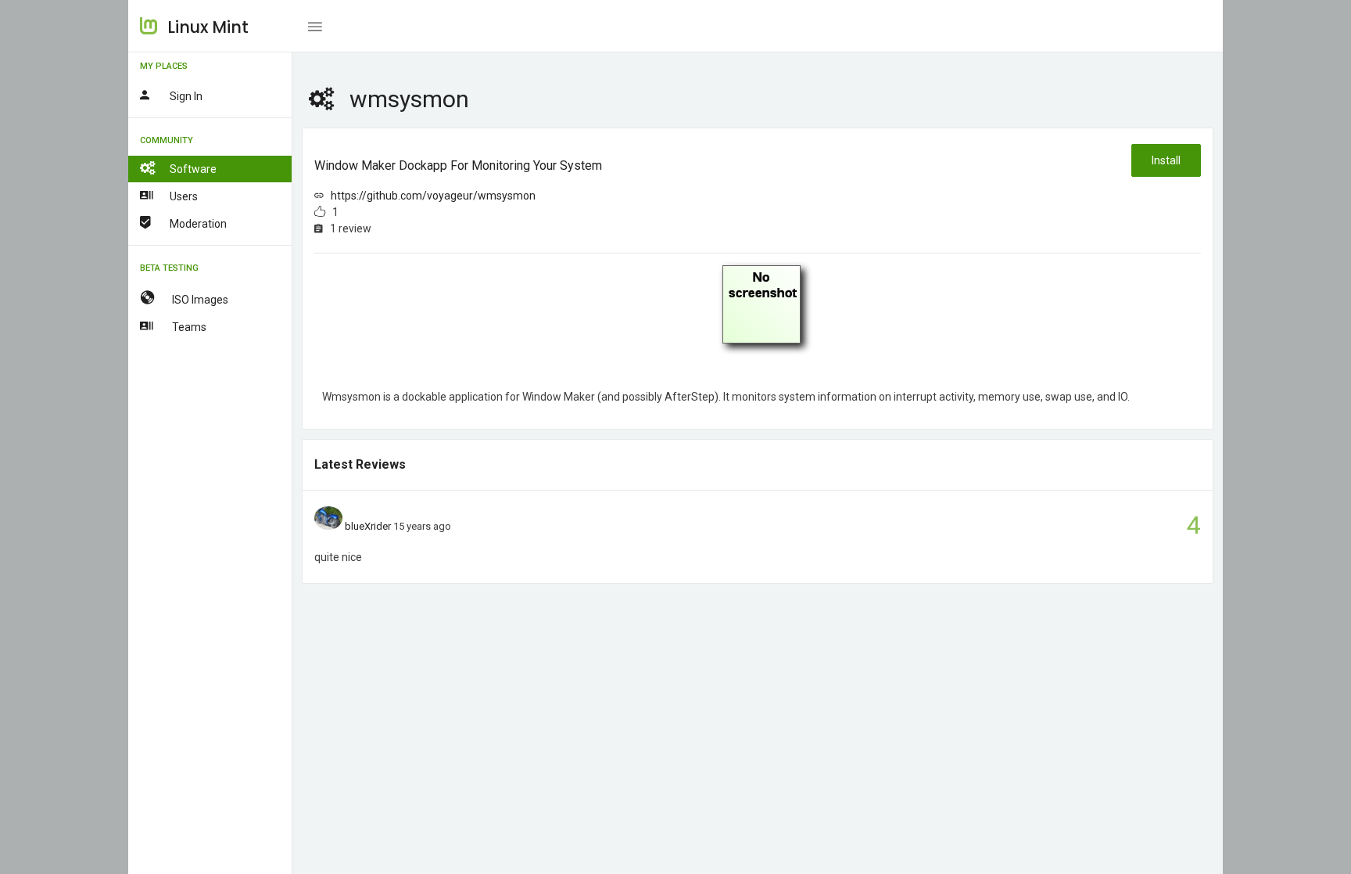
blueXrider (368, 526)
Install (1166, 160)
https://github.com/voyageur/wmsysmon (433, 195)
